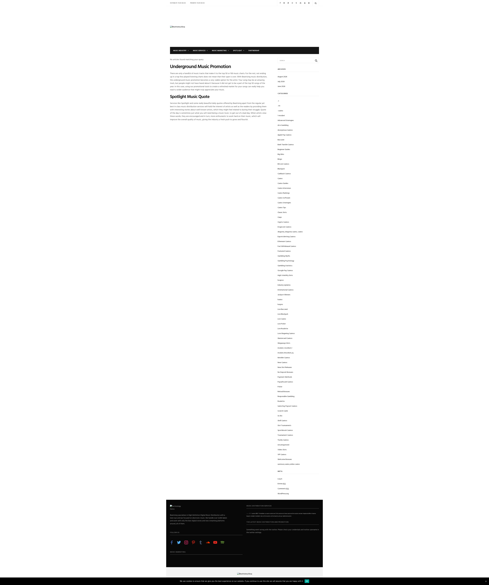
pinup (280, 516)
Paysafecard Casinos (285, 381)
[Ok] (486, 581)
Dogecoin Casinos (284, 226)
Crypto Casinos (283, 222)
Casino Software (284, 197)
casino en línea (283, 513)
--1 (249, 513)
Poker (280, 386)
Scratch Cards (283, 410)
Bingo (280, 159)
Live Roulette (283, 328)
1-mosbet (281, 115)
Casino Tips (282, 207)
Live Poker (282, 323)
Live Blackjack (283, 314)
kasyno (280, 304)
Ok (307, 581)
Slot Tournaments (284, 425)
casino (268, 513)
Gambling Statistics (285, 265)
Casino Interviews (284, 188)
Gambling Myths (284, 255)
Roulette (281, 401)
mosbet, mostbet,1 (285, 347)
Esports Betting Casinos (286, 236)
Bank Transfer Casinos (286, 144)
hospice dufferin (307, 513)
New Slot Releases (285, 367)
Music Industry (179, 50)
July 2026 (281, 81)
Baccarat (281, 139)
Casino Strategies (284, 202)
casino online (291, 513)
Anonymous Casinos (285, 130)
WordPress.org (283, 493)
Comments (283, 488)
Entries (282, 483)
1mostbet (261, 513)
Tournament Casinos (285, 435)
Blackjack (281, 168)
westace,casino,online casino (289, 464)
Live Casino (282, 318)
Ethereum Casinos (284, 241)
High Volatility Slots (285, 275)
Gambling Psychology (286, 260)
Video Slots (282, 449)
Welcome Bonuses (285, 459)
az (265, 513)
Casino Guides (283, 183)
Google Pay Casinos (285, 270)
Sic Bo (280, 415)
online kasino (274, 516)
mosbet (253, 516)
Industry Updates (284, 285)
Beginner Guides (284, 149)
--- (247, 513)
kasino (280, 299)
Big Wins (281, 154)
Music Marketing (219, 50)
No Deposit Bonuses (285, 372)
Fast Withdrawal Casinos (287, 246)
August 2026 (282, 76)
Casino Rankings (284, 193)
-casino (280, 110)
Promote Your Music (197, 3)
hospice (281, 280)
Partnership (253, 50)
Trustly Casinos (283, 439)
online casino (266, 516)
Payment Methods (285, 377)
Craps (280, 217)
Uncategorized (283, 444)
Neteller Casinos (284, 357)
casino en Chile (274, 513)
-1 (278, 101)
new (261, 516)
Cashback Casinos (284, 173)
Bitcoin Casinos (283, 163)
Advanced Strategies (286, 120)
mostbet (257, 516)
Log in (280, 478)
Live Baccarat (283, 309)
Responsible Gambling (286, 396)
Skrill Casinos (282, 420)
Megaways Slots (284, 343)
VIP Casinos (282, 454)
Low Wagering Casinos (286, 333)
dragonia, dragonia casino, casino (290, 231)
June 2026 (281, 86)
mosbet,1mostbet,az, (286, 352)
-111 (279, 105)
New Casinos (282, 362)
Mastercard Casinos (285, 338)
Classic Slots (282, 212)
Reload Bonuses (284, 391)
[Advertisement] (270, 26)
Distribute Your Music (178, 3)
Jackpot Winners (284, 294)
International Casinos (285, 289)
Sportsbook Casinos (285, 430)
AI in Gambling (283, 125)
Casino (280, 178)
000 (257, 513)
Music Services (199, 50)
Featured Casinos (284, 251)
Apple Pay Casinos (284, 134)
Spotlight (237, 50)
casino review (298, 513)
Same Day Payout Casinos (287, 406)
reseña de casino (286, 516)
